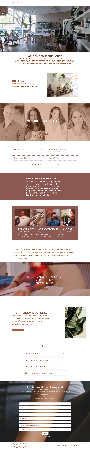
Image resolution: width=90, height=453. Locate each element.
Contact (64, 3)
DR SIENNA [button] (45, 289)
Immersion (54, 3)
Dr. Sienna (48, 3)
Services (43, 3)
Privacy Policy (56, 447)
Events (59, 3)
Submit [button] (45, 433)
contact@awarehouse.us (50, 398)
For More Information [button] (18, 330)
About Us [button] (45, 133)
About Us (37, 3)
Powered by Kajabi (74, 450)
